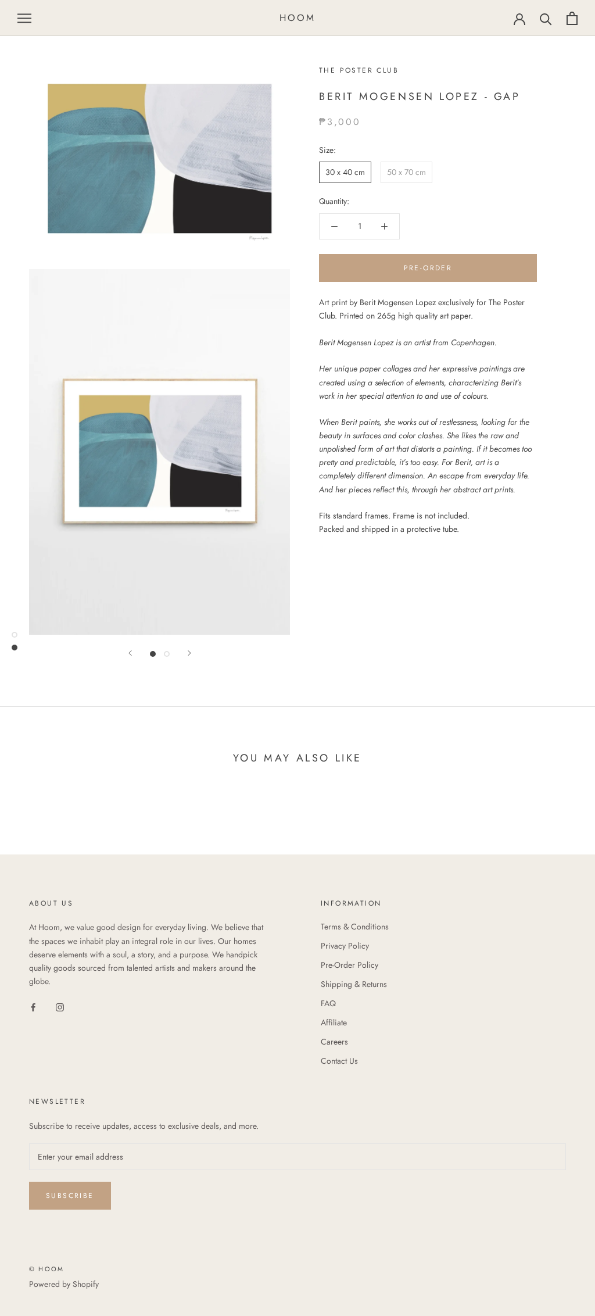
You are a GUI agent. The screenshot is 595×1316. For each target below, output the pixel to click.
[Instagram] (60, 1006)
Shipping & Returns (354, 984)
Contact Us (339, 1061)
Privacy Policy (345, 946)
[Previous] (130, 653)
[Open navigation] (24, 18)
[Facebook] (33, 1006)
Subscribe (70, 1195)
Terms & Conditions (355, 926)
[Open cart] (572, 18)
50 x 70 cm (406, 172)
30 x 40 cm (345, 172)
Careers (334, 1041)
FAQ (328, 1003)
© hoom (46, 1269)
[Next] (189, 653)
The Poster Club (359, 70)
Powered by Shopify (64, 1284)
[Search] (546, 18)
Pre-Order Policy (349, 965)
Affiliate (334, 1022)
